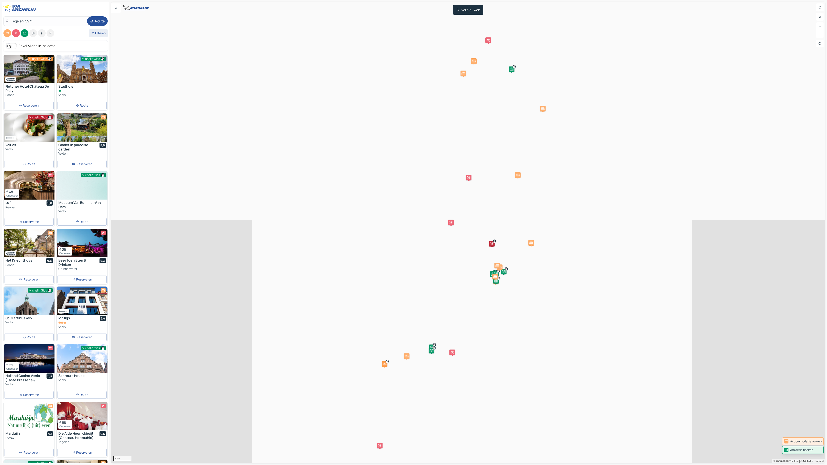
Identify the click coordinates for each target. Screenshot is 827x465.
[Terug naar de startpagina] (20, 8)
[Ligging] (820, 43)
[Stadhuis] (82, 72)
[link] (803, 441)
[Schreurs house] (82, 361)
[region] (468, 232)
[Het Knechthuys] (29, 243)
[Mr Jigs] (82, 301)
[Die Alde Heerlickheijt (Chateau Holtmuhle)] (82, 416)
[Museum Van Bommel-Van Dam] (82, 190)
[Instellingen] (820, 17)
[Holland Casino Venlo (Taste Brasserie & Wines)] (29, 358)
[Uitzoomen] (820, 34)
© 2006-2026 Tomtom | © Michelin (793, 461)
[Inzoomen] (820, 26)
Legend (819, 461)
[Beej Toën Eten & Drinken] (82, 243)
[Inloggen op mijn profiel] (820, 7)
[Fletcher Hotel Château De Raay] (29, 69)
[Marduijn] (29, 416)
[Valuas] (29, 127)
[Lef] (29, 185)
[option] (7, 33)
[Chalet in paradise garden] (82, 127)
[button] (384, 364)
